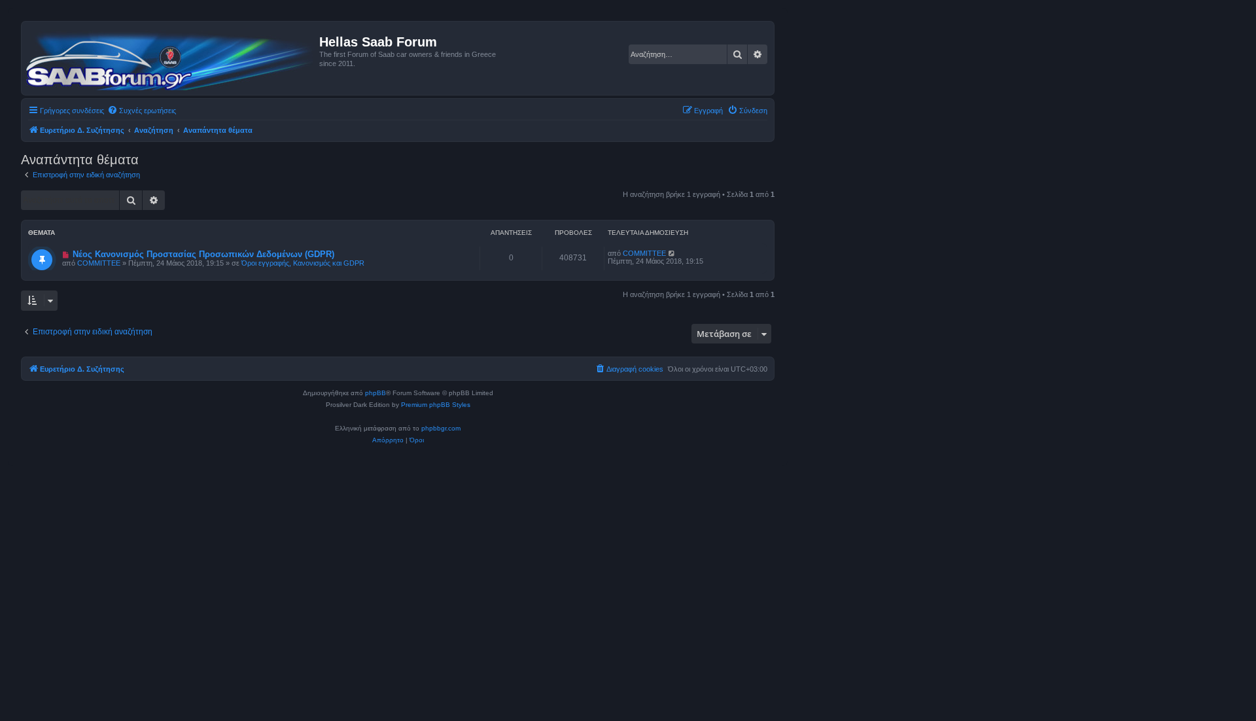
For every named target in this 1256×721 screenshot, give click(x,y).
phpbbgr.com (441, 428)
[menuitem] (141, 110)
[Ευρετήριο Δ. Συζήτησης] (172, 58)
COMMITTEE (98, 263)
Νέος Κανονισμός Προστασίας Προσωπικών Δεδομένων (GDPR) (203, 254)
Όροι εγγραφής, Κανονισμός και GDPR (302, 263)
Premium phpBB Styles (435, 404)
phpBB (375, 392)
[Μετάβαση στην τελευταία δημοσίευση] (672, 253)
